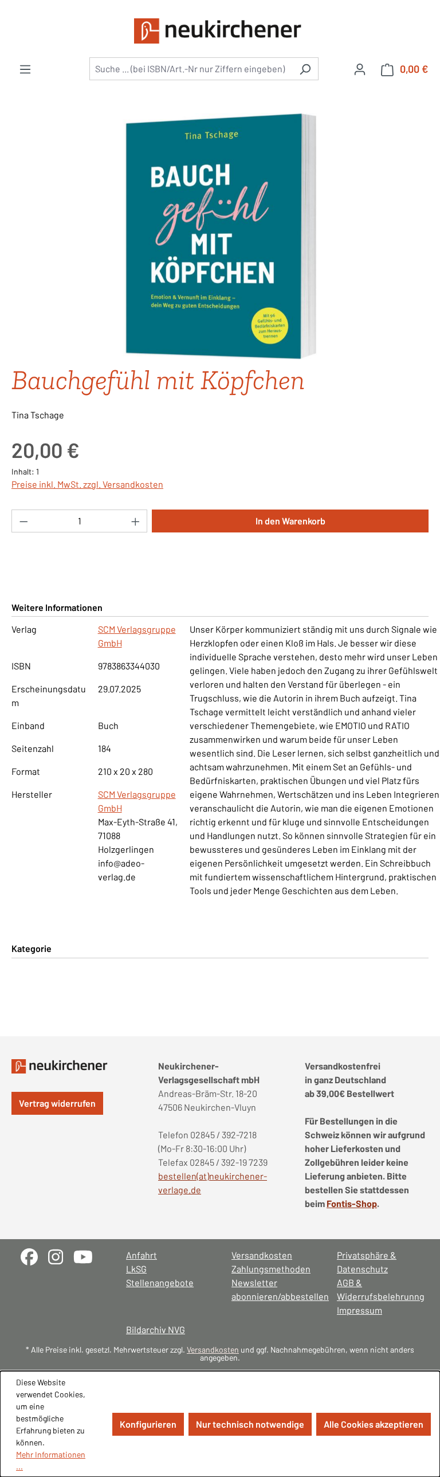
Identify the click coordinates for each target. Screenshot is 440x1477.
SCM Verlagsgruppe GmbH (137, 636)
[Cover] (220, 236)
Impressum (359, 1309)
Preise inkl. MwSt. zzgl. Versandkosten (87, 484)
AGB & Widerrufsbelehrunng (378, 1289)
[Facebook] (34, 1255)
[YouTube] (87, 1255)
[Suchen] (305, 68)
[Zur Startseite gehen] (220, 31)
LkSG (136, 1268)
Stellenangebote (160, 1282)
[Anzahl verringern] (23, 521)
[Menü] (25, 68)
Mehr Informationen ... (50, 1460)
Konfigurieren (148, 1424)
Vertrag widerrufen (57, 1103)
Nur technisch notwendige (250, 1424)
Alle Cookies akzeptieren (373, 1424)
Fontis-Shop (352, 1203)
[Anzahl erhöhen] (136, 521)
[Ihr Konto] (360, 68)
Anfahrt (141, 1254)
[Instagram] (60, 1255)
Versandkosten (261, 1254)
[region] (220, 236)
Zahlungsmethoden (271, 1268)
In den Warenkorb (290, 520)
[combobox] (190, 68)
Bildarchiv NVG (155, 1329)
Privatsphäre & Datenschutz (366, 1261)
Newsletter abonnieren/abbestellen (272, 1289)
